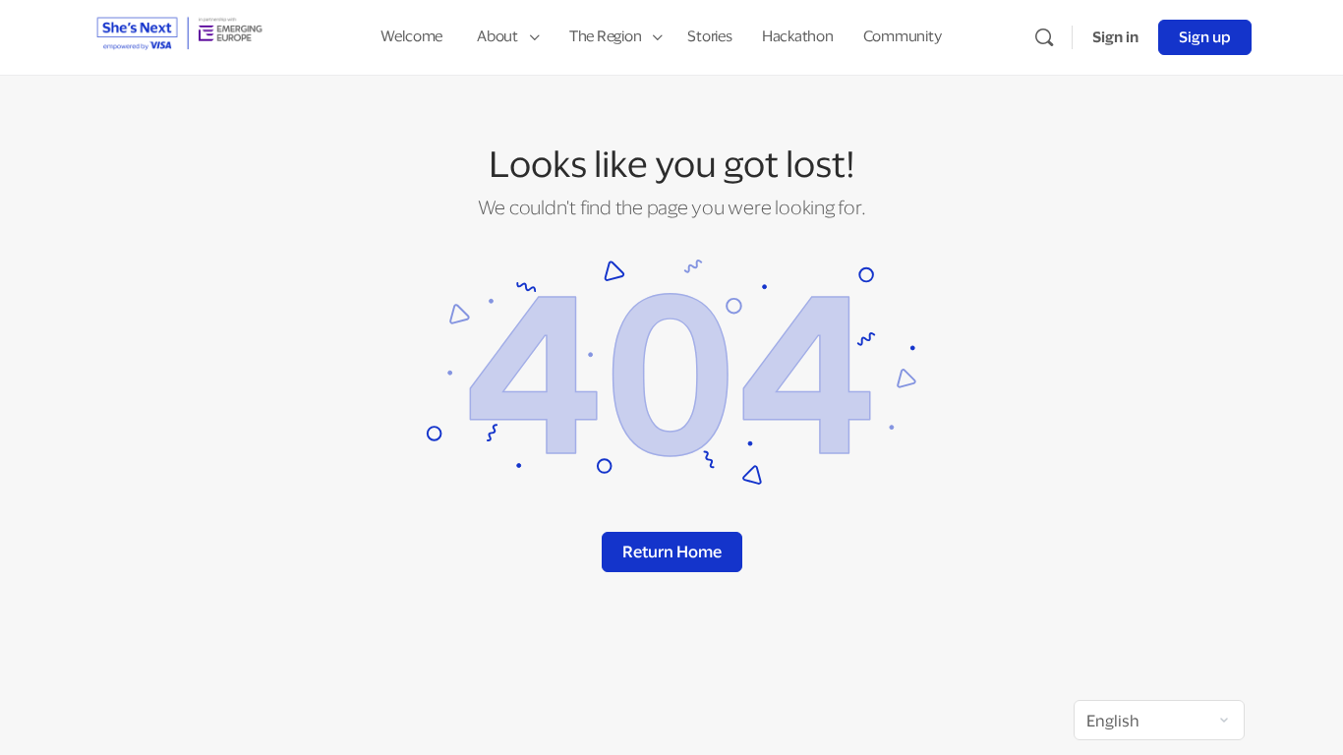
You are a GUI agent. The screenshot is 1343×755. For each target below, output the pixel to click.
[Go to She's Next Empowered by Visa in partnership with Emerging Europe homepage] (179, 35)
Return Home (672, 551)
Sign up (1205, 37)
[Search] (1044, 37)
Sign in (1115, 37)
